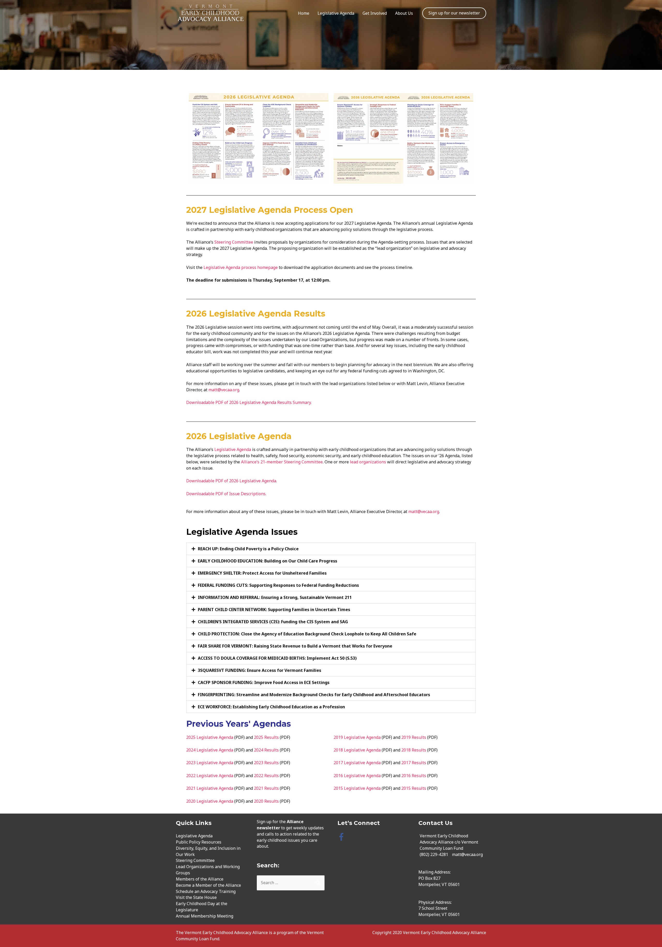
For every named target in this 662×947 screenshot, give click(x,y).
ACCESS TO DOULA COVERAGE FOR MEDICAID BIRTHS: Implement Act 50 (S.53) (277, 658)
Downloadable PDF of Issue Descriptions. (226, 494)
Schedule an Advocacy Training (206, 891)
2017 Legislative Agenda (357, 762)
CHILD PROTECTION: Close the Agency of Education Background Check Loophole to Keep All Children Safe (307, 634)
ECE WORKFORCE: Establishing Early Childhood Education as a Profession (271, 707)
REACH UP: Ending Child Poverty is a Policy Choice (248, 549)
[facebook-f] (342, 837)
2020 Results (266, 801)
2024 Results (266, 750)
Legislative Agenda (336, 13)
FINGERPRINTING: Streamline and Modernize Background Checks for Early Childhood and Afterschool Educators (314, 694)
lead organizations (368, 462)
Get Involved (375, 13)
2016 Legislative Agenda (357, 775)
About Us (404, 13)
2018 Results (413, 750)
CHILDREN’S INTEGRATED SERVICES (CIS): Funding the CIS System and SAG (273, 622)
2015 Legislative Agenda (357, 788)
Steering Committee (233, 242)
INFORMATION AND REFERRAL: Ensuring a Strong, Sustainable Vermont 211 (275, 597)
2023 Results (266, 762)
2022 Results (266, 775)
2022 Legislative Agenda (209, 775)
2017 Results (413, 762)
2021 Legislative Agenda (209, 788)
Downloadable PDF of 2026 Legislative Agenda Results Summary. (249, 402)
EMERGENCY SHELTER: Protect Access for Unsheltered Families (262, 573)
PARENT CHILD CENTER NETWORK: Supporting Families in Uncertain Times (274, 609)
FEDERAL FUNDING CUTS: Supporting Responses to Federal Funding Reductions (278, 585)
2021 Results (266, 788)
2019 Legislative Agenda (357, 737)
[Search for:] (291, 882)
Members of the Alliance (199, 879)
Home (303, 13)
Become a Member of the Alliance (208, 885)
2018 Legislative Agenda (357, 750)
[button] (331, 549)
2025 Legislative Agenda (209, 737)
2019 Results (413, 737)
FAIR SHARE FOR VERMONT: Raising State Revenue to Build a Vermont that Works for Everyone (295, 646)
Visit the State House (196, 897)
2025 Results (266, 737)
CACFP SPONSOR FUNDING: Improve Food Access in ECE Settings (263, 682)
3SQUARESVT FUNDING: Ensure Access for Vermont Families (259, 670)
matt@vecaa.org (223, 390)
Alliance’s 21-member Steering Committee (282, 462)
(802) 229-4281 (434, 854)
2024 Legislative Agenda (209, 750)
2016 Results (413, 775)
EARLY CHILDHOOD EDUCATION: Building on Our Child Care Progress (267, 561)
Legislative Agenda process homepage (241, 267)
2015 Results (413, 788)
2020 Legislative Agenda (209, 801)
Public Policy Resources (198, 842)
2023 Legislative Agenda (209, 762)
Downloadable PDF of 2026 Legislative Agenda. (231, 481)
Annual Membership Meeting (204, 916)
